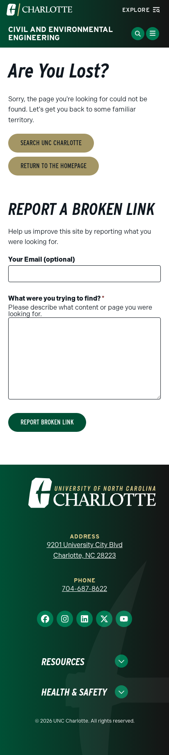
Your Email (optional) (41, 259)
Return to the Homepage (54, 166)
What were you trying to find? (56, 298)
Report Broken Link (47, 422)
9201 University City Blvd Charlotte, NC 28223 (85, 550)
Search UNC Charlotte (51, 143)
